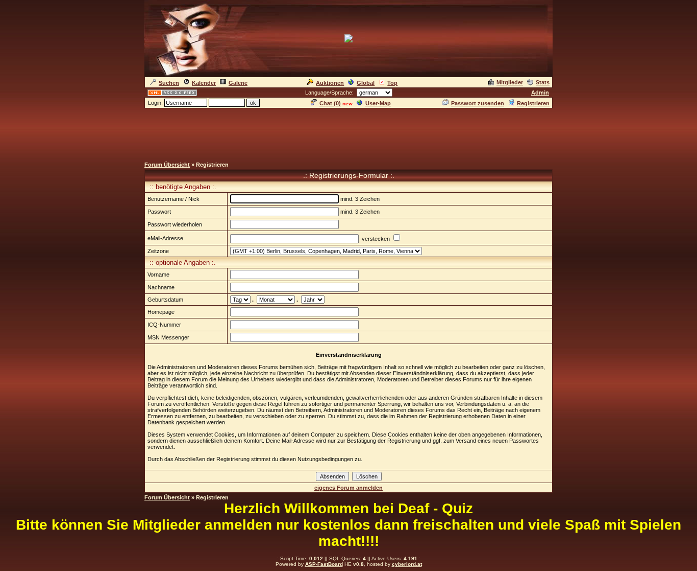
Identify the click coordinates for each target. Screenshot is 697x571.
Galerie (238, 83)
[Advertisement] (348, 132)
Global (366, 83)
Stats (543, 82)
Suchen (169, 83)
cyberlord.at (407, 564)
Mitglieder (509, 82)
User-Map (378, 103)
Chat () (330, 103)
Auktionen (330, 83)
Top (392, 83)
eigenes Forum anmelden (348, 488)
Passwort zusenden (477, 103)
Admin (540, 92)
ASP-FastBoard (324, 564)
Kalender (204, 83)
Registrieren (533, 103)
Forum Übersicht (167, 165)
